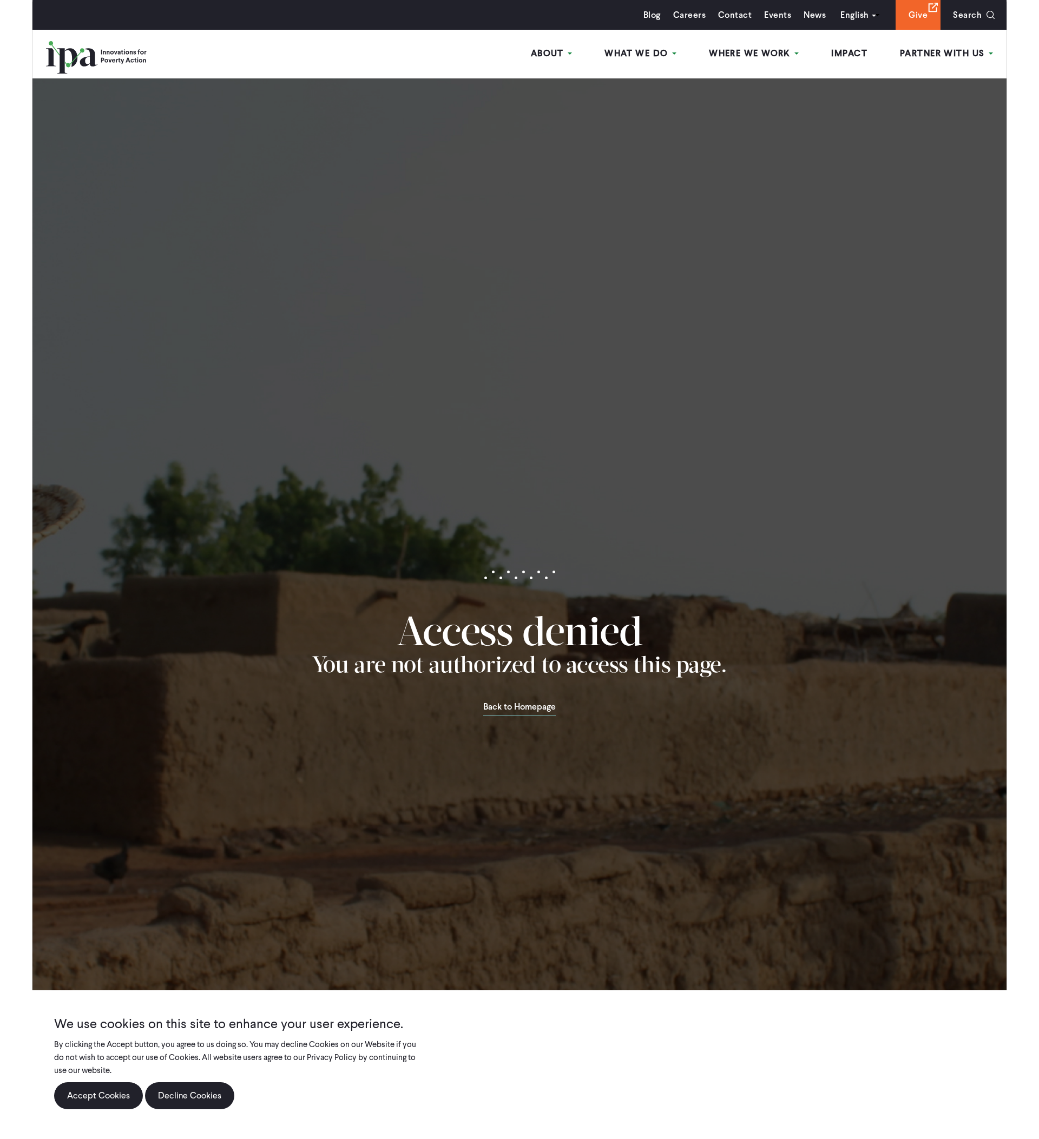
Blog (652, 15)
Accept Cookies (98, 1095)
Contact (735, 15)
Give (918, 15)
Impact (849, 53)
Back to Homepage (519, 707)
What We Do (637, 53)
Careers (689, 15)
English (854, 15)
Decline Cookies (189, 1095)
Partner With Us (944, 53)
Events (777, 15)
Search (967, 15)
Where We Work (751, 53)
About (549, 53)
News (815, 15)
